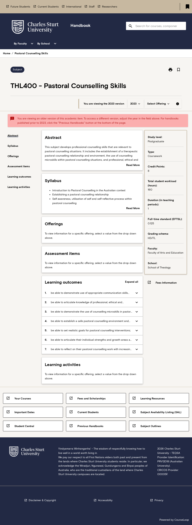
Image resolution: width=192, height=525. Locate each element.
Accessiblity (105, 500)
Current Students (48, 6)
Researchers (109, 6)
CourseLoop (181, 519)
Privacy (158, 500)
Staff (91, 6)
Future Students (20, 6)
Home (6, 53)
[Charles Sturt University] (35, 27)
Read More (133, 165)
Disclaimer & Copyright (42, 500)
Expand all (131, 281)
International (73, 6)
